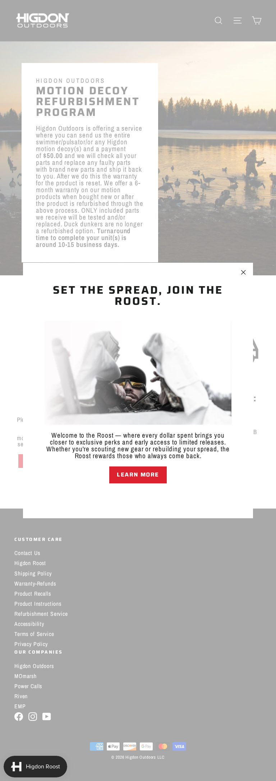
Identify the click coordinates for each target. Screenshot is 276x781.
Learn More (138, 474)
